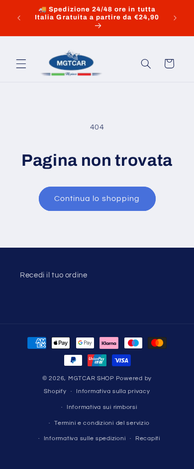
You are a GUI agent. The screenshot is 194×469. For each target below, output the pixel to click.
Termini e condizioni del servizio (101, 423)
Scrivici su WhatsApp (22, 447)
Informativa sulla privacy (113, 391)
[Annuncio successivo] (175, 18)
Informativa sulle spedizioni (85, 438)
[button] (20, 63)
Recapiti (147, 438)
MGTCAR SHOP (91, 378)
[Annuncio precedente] (19, 18)
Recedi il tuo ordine (54, 275)
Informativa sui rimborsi (102, 407)
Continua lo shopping (97, 198)
